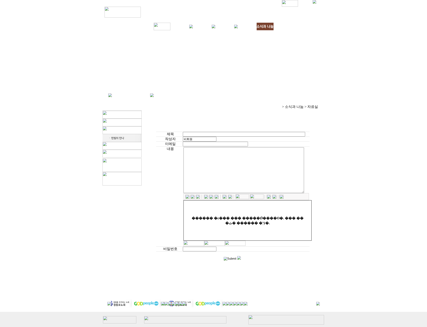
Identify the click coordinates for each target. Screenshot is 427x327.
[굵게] (187, 197)
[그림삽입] (269, 197)
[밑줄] (198, 197)
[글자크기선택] (257, 198)
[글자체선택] (242, 198)
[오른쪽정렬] (216, 197)
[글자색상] (224, 197)
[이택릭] (192, 197)
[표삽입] (274, 197)
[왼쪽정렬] (206, 197)
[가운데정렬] (211, 197)
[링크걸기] (281, 197)
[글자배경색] (230, 197)
